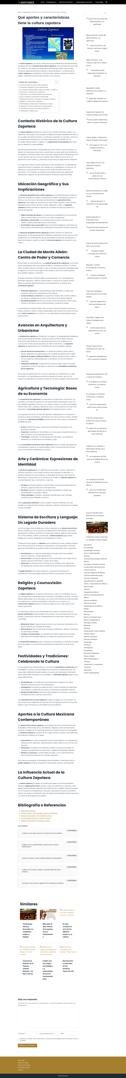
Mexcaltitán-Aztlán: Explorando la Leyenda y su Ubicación (96, 91)
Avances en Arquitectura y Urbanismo (32, 92)
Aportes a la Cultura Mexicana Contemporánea (36, 106)
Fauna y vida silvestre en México (95, 584)
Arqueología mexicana (92, 550)
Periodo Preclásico (90, 639)
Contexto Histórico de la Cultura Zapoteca (34, 85)
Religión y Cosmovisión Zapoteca (31, 101)
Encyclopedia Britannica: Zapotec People (36, 818)
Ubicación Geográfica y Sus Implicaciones (34, 87)
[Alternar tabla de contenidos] (55, 82)
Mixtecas (87, 625)
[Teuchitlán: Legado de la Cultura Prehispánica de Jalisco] (97, 307)
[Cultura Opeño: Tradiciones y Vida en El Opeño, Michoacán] (97, 126)
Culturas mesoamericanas (93, 575)
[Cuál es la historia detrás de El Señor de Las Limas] (97, 233)
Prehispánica (88, 648)
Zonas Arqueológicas (91, 673)
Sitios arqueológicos (91, 659)
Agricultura (88, 545)
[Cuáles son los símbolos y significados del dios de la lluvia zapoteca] (97, 435)
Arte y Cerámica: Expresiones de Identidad (34, 97)
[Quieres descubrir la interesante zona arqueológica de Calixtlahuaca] (97, 207)
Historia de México (90, 600)
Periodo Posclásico (90, 636)
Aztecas (87, 556)
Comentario (23, 1005)
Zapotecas (87, 670)
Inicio (43, 2)
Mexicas (87, 614)
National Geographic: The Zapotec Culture (36, 816)
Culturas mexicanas (91, 578)
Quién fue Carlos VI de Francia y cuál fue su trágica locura (96, 62)
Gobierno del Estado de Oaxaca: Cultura (35, 821)
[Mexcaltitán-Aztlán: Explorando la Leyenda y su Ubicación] (97, 77)
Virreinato (87, 667)
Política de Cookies (23, 1062)
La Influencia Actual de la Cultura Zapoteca (35, 108)
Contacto (20, 1070)
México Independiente (92, 620)
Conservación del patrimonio (94, 567)
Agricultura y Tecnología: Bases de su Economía (36, 94)
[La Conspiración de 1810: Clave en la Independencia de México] (97, 466)
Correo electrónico (47, 1033)
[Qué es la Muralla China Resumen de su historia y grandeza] (97, 499)
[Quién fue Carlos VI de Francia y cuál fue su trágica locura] (97, 50)
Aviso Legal (21, 1060)
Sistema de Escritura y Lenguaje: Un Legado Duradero (37, 99)
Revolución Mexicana (91, 653)
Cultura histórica (90, 570)
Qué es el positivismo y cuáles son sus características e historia (97, 193)
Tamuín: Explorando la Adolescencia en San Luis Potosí (95, 348)
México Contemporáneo (92, 617)
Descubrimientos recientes (93, 581)
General (86, 589)
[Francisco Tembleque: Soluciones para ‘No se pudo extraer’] (97, 281)
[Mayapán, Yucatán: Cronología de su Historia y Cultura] (97, 256)
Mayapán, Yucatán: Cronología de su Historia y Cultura (96, 267)
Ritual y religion (89, 656)
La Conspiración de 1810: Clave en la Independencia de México (96, 482)
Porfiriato (87, 645)
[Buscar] (105, 13)
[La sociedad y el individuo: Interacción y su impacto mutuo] (97, 385)
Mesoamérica (89, 611)
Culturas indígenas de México (94, 573)
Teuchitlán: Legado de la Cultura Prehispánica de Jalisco (95, 320)
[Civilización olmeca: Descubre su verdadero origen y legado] (97, 527)
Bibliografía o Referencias (29, 111)
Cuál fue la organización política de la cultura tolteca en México (96, 420)
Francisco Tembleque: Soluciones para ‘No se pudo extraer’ (96, 294)
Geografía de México (91, 592)
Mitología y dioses (90, 623)
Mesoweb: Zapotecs (28, 811)
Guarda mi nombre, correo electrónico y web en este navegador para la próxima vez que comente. (49, 1039)
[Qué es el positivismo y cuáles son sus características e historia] (97, 180)
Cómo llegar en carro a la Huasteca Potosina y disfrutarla (95, 165)
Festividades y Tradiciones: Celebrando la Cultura (36, 104)
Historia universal (90, 603)
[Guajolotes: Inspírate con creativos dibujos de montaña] (97, 103)
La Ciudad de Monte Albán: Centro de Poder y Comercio (38, 90)
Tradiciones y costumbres (93, 664)
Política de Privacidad (24, 1065)
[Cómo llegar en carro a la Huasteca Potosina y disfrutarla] (97, 152)
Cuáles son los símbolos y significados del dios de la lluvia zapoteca (95, 449)
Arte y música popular (92, 553)
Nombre (22, 1033)
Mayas (86, 609)
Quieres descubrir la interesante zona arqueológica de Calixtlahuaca (97, 219)
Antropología (88, 547)
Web (62, 1033)
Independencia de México (93, 606)
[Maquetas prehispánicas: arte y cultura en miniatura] (97, 363)
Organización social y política (94, 631)
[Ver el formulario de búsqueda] (106, 2)
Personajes (99, 2)
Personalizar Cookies (24, 1067)
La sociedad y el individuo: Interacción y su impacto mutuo (95, 396)
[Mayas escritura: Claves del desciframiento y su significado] (97, 24)
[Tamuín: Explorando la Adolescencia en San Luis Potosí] (97, 334)
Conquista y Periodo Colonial (94, 564)
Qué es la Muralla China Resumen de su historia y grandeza (95, 515)
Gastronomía (88, 586)
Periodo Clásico (89, 634)
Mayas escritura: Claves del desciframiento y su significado (96, 38)
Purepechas (88, 650)
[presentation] (28, 914)
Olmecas (87, 628)
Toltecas (87, 661)
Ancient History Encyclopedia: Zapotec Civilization (39, 813)
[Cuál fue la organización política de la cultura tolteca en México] (97, 409)
